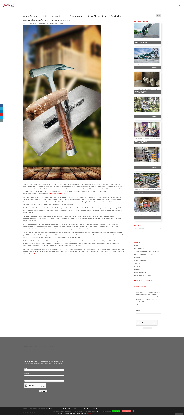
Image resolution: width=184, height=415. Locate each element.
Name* (137, 315)
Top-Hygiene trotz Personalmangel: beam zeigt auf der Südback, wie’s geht (147, 164)
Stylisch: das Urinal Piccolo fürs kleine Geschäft (147, 89)
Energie (44, 23)
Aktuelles (137, 266)
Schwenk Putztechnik (55, 23)
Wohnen (61, 23)
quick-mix (48, 23)
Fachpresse (38, 23)
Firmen (30, 23)
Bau (42, 23)
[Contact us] (1, 120)
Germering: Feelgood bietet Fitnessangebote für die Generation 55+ (147, 139)
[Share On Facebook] (1, 105)
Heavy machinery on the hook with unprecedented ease (148, 40)
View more (89, 413)
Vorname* (138, 310)
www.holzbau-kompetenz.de (57, 193)
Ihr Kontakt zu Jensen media (142, 275)
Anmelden (147, 328)
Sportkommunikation (140, 260)
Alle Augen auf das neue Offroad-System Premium (147, 114)
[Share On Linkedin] (1, 111)
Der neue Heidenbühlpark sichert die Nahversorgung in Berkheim (148, 189)
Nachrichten (137, 269)
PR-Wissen (137, 257)
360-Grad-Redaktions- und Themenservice (146, 251)
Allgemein (34, 23)
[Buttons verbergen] (2, 123)
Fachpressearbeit (139, 248)
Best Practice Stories (140, 272)
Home (136, 245)
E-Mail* (137, 304)
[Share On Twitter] (1, 108)
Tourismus (137, 263)
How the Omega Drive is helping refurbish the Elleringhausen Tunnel (148, 215)
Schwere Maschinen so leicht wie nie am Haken (147, 64)
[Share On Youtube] (1, 114)
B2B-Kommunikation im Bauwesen (144, 254)
